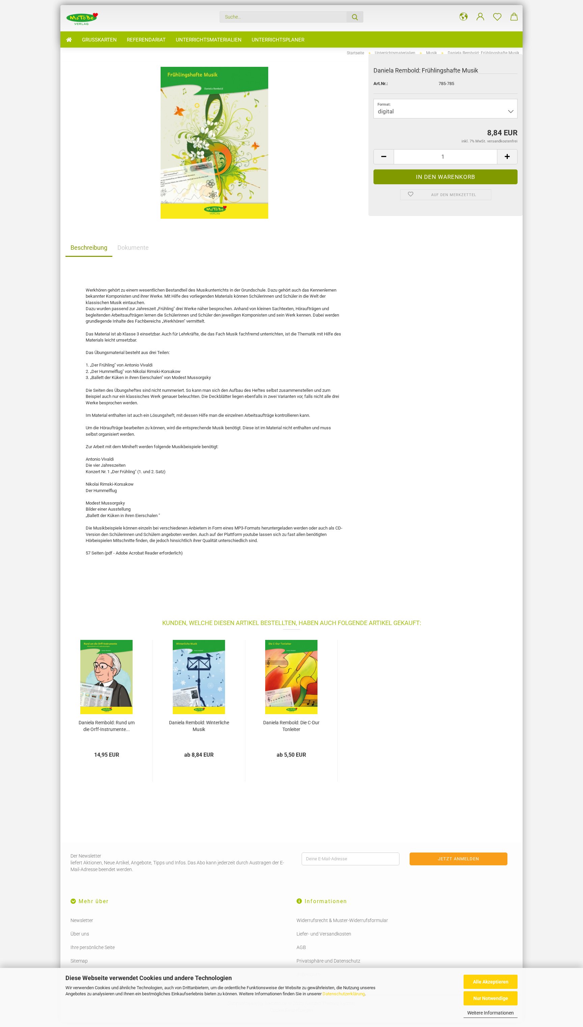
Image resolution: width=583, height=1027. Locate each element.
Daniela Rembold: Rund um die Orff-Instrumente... (107, 726)
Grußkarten (99, 40)
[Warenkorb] (514, 17)
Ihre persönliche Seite (93, 947)
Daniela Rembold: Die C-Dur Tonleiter (291, 726)
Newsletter (82, 920)
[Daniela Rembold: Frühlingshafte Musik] (214, 142)
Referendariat (146, 40)
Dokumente (133, 247)
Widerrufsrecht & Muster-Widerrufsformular (342, 920)
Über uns (80, 934)
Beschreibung (89, 247)
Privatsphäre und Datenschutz (328, 961)
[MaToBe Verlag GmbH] (84, 18)
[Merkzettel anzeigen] (497, 17)
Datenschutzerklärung (344, 993)
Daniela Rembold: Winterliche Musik (199, 726)
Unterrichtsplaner (278, 40)
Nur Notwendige (490, 998)
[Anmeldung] (480, 17)
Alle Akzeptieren (490, 981)
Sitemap (79, 961)
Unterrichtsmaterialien (209, 40)
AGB (301, 947)
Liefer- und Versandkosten (324, 934)
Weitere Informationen (490, 1013)
